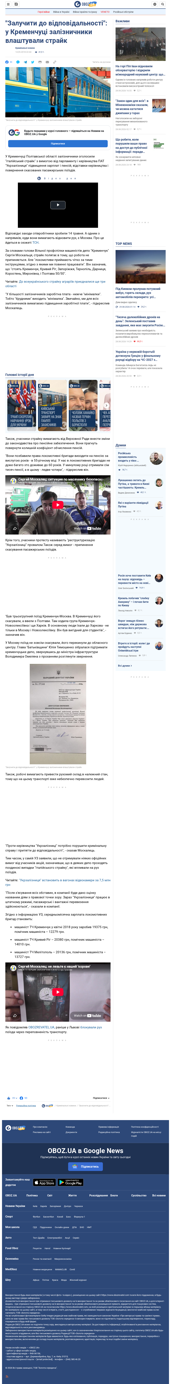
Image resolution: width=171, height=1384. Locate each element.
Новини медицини (42, 1269)
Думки (121, 445)
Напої (47, 1248)
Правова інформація (108, 1127)
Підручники (46, 1227)
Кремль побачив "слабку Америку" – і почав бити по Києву (133, 602)
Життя (72, 1195)
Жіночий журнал (78, 1280)
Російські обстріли (123, 12)
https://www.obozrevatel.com (115, 1295)
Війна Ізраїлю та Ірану (85, 12)
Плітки (45, 1280)
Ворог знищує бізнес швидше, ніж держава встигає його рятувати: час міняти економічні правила (132, 624)
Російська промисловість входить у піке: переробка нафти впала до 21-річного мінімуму (130, 457)
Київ (35, 1206)
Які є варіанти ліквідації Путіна (133, 504)
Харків (43, 1206)
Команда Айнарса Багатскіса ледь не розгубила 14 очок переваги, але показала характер (139, 368)
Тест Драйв (38, 1238)
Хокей (60, 1216)
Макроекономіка (62, 1259)
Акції (67, 1238)
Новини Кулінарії (61, 1248)
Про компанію (40, 1127)
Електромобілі (54, 1238)
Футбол (36, 1216)
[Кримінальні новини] (47, 1106)
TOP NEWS (124, 244)
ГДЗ (35, 1227)
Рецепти (37, 1248)
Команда (70, 1127)
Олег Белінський (126, 588)
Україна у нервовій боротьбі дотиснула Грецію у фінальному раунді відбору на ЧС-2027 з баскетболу (138, 356)
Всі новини (159, 1195)
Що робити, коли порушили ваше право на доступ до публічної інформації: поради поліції (131, 146)
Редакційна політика (26, 1106)
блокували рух (91, 1027)
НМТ (89, 1227)
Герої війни (44, 12)
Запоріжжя (55, 1206)
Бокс (68, 1216)
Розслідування (98, 1195)
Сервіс (76, 1238)
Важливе (123, 21)
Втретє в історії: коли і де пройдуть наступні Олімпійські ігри (134, 647)
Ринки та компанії (42, 1259)
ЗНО (82, 1227)
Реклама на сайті (42, 1132)
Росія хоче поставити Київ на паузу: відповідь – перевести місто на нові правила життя (134, 579)
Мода (64, 1280)
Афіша (36, 1280)
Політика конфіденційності (145, 1127)
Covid (72, 1269)
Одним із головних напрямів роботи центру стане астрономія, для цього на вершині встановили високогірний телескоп (139, 82)
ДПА (74, 1227)
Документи (71, 1132)
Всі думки (124, 665)
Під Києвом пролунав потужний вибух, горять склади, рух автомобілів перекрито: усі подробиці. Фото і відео (138, 293)
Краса (55, 1280)
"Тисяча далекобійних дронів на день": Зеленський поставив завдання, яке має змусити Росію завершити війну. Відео (139, 321)
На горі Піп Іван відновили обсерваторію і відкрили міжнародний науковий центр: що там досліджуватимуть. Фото (139, 70)
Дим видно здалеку (126, 302)
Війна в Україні (61, 12)
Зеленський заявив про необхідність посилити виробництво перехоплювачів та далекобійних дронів (139, 333)
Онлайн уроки (62, 1227)
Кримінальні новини (25, 48)
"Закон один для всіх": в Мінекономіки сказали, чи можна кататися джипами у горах (132, 107)
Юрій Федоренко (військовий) (132, 465)
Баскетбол (48, 1216)
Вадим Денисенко (126, 493)
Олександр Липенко (127, 656)
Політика (32, 1195)
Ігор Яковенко (124, 512)
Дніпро (67, 1206)
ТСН (35, 243)
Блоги (114, 1195)
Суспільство (138, 1195)
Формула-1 (79, 1216)
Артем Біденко (125, 633)
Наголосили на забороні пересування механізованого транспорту (131, 121)
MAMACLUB (61, 1269)
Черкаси (78, 1206)
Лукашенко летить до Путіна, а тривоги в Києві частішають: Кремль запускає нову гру (133, 484)
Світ (49, 1195)
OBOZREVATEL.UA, (41, 1027)
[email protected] (44, 1359)
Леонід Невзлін (125, 610)
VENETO (105, 12)
